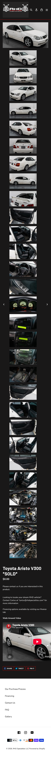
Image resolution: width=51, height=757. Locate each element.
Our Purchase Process (15, 689)
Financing (9, 696)
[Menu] (46, 10)
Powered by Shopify (37, 748)
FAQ (7, 709)
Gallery (8, 716)
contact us (13, 586)
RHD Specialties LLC (21, 748)
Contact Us (10, 702)
